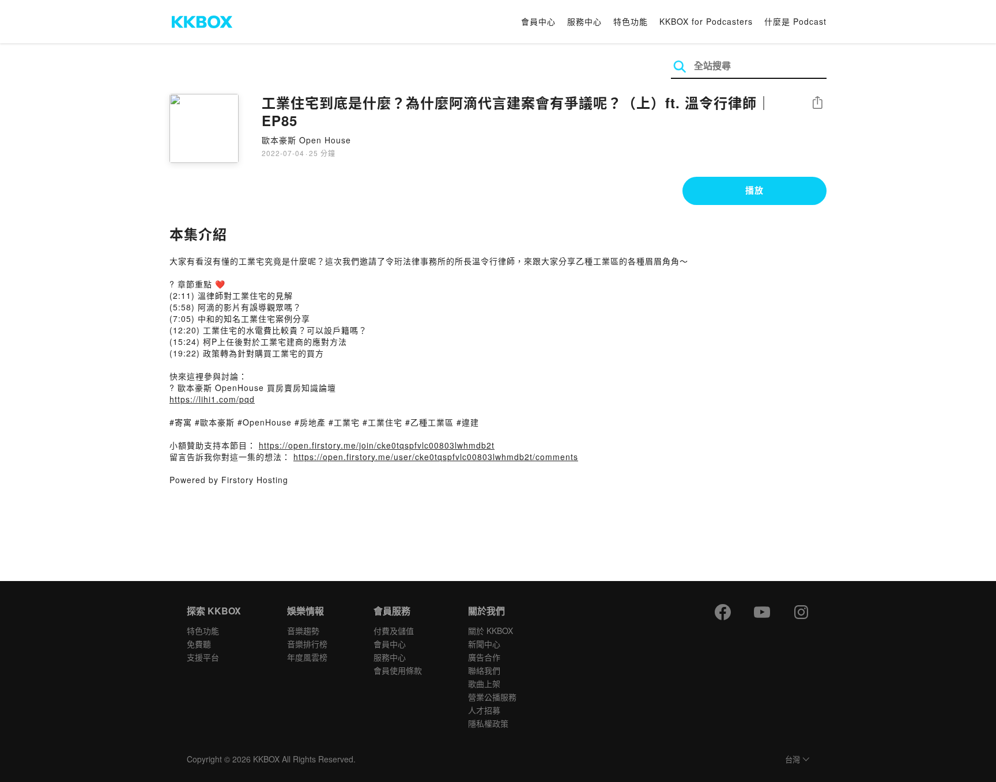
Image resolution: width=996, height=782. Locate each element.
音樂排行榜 (307, 644)
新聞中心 (484, 644)
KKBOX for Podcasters (706, 21)
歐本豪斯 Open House (306, 140)
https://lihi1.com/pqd (212, 399)
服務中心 (584, 21)
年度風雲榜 (307, 657)
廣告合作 (484, 657)
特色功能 (630, 21)
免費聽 (199, 644)
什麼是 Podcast (795, 21)
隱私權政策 (488, 723)
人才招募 (484, 710)
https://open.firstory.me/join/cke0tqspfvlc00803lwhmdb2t (377, 445)
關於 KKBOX (490, 630)
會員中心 (538, 21)
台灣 (792, 760)
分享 (817, 103)
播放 (754, 190)
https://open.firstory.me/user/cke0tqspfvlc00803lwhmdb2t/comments (435, 456)
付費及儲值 (393, 630)
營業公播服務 (492, 697)
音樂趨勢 (303, 630)
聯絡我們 (484, 670)
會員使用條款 (397, 670)
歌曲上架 (484, 683)
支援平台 (203, 657)
